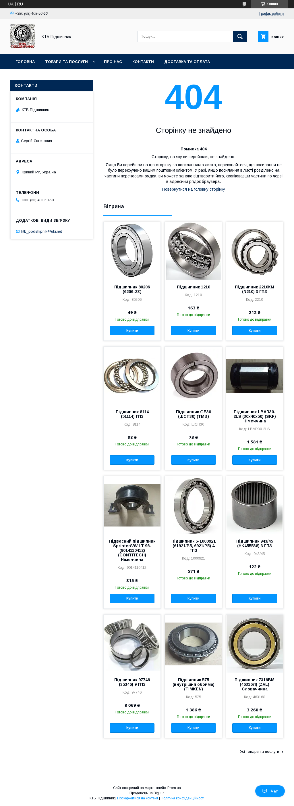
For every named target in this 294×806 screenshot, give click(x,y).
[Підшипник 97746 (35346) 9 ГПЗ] (132, 643)
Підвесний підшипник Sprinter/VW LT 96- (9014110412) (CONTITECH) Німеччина (132, 550)
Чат (274, 791)
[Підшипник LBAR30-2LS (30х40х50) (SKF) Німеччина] (254, 375)
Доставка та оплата (187, 62)
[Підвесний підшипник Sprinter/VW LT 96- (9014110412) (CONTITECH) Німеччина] (132, 505)
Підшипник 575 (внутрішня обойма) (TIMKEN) (193, 684)
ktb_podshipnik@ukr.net (41, 231)
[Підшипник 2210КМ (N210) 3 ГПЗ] (254, 250)
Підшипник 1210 (193, 287)
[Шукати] (240, 36)
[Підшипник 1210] (193, 250)
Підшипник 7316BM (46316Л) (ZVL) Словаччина (254, 684)
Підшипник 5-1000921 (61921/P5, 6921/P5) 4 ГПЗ (193, 546)
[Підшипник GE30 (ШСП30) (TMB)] (193, 375)
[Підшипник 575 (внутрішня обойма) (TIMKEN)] (193, 643)
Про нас (113, 62)
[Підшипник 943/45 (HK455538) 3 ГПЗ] (254, 505)
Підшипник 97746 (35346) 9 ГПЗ (132, 682)
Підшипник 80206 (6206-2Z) (132, 289)
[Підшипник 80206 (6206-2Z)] (132, 250)
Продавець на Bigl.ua (147, 793)
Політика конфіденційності (182, 798)
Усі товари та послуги (259, 751)
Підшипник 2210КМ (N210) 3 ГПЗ (254, 289)
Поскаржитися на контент (137, 798)
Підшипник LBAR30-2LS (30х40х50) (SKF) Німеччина (254, 416)
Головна (25, 62)
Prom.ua (174, 788)
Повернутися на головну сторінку (193, 189)
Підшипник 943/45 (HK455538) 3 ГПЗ (254, 543)
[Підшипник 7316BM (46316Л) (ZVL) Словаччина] (254, 643)
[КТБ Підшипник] (22, 47)
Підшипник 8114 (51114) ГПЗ (132, 414)
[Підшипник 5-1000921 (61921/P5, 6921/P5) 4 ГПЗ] (193, 505)
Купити (132, 331)
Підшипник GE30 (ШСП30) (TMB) (193, 414)
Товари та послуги (66, 62)
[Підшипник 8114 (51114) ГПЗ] (132, 375)
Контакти (143, 62)
